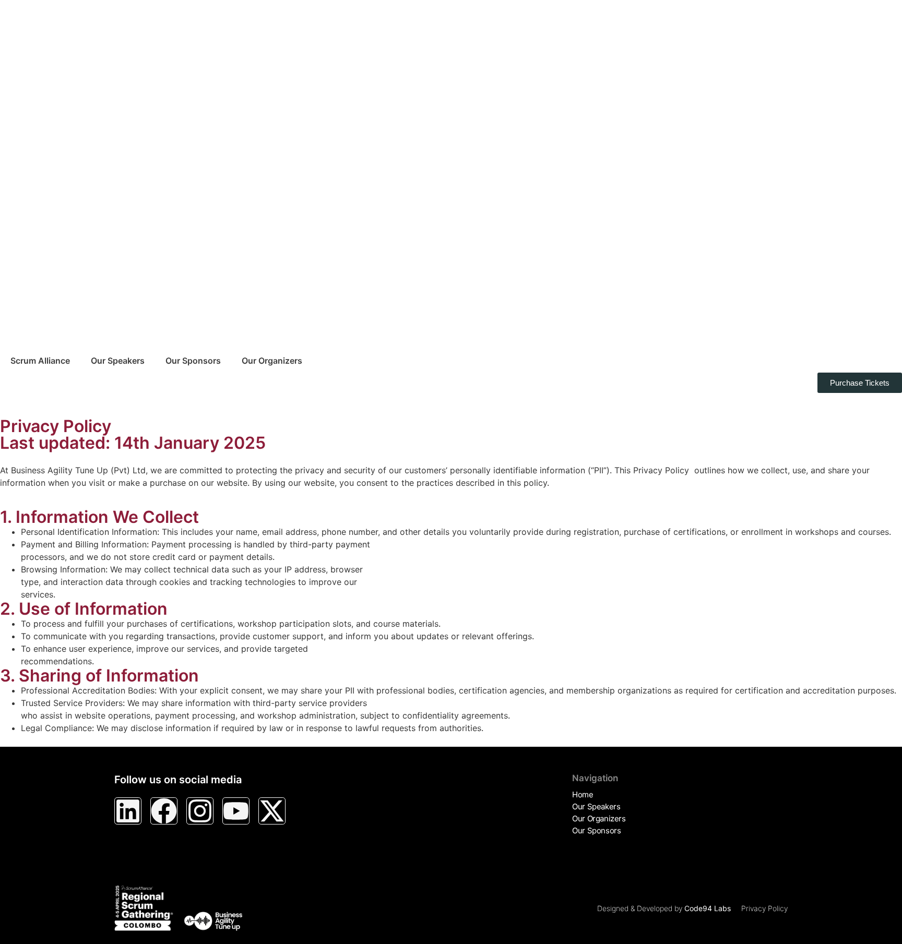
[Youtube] (236, 810)
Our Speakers (118, 360)
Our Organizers (272, 360)
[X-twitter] (272, 810)
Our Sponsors (193, 360)
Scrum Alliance (40, 360)
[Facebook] (163, 810)
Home (582, 794)
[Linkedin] (127, 810)
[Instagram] (199, 810)
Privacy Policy (764, 908)
